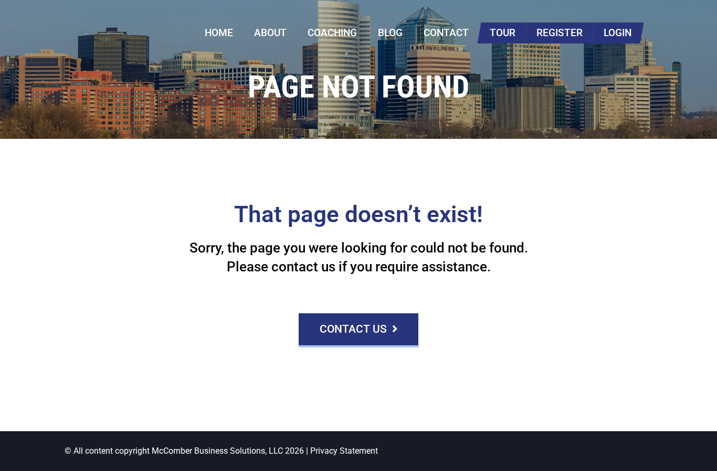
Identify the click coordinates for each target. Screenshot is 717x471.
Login (617, 33)
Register (559, 33)
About (270, 33)
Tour (502, 33)
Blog (390, 33)
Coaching (332, 33)
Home (219, 33)
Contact (446, 33)
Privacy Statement (344, 451)
